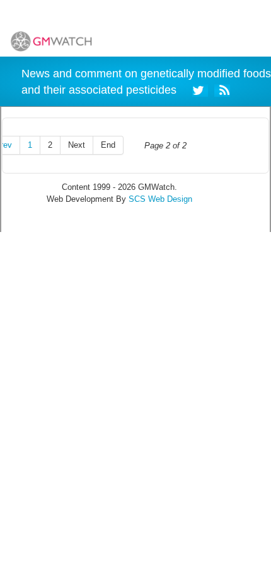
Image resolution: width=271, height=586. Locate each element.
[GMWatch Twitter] (200, 89)
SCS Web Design (160, 199)
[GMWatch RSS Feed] (222, 89)
